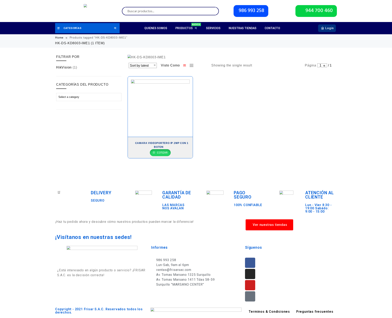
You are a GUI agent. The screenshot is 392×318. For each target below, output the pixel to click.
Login (329, 28)
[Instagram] (250, 274)
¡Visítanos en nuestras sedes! (93, 237)
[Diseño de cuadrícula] (185, 65)
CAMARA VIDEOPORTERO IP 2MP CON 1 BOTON (162, 145)
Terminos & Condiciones (269, 312)
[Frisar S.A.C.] (86, 11)
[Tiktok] (250, 296)
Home (59, 37)
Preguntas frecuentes (314, 312)
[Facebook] (250, 263)
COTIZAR (162, 152)
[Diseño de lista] (190, 65)
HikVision (64, 67)
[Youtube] (250, 285)
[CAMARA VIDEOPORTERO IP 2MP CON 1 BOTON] (160, 107)
